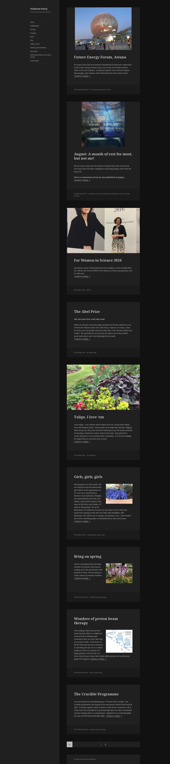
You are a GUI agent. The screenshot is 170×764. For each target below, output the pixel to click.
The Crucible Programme (96, 694)
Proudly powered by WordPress (85, 759)
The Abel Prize (87, 311)
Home (32, 22)
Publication (115, 194)
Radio (32, 37)
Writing (33, 29)
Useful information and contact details (40, 56)
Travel (109, 90)
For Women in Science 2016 (98, 260)
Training (33, 33)
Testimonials (34, 61)
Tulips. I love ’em (89, 417)
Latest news (34, 26)
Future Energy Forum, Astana (100, 57)
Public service (35, 44)
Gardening (33, 51)
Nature (121, 177)
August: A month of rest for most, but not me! (103, 156)
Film (31, 40)
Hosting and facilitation (38, 48)
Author (92, 194)
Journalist (98, 194)
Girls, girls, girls (88, 476)
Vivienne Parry (38, 8)
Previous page (69, 744)
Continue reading (82, 76)
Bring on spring (87, 556)
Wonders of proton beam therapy (96, 620)
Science (103, 90)
